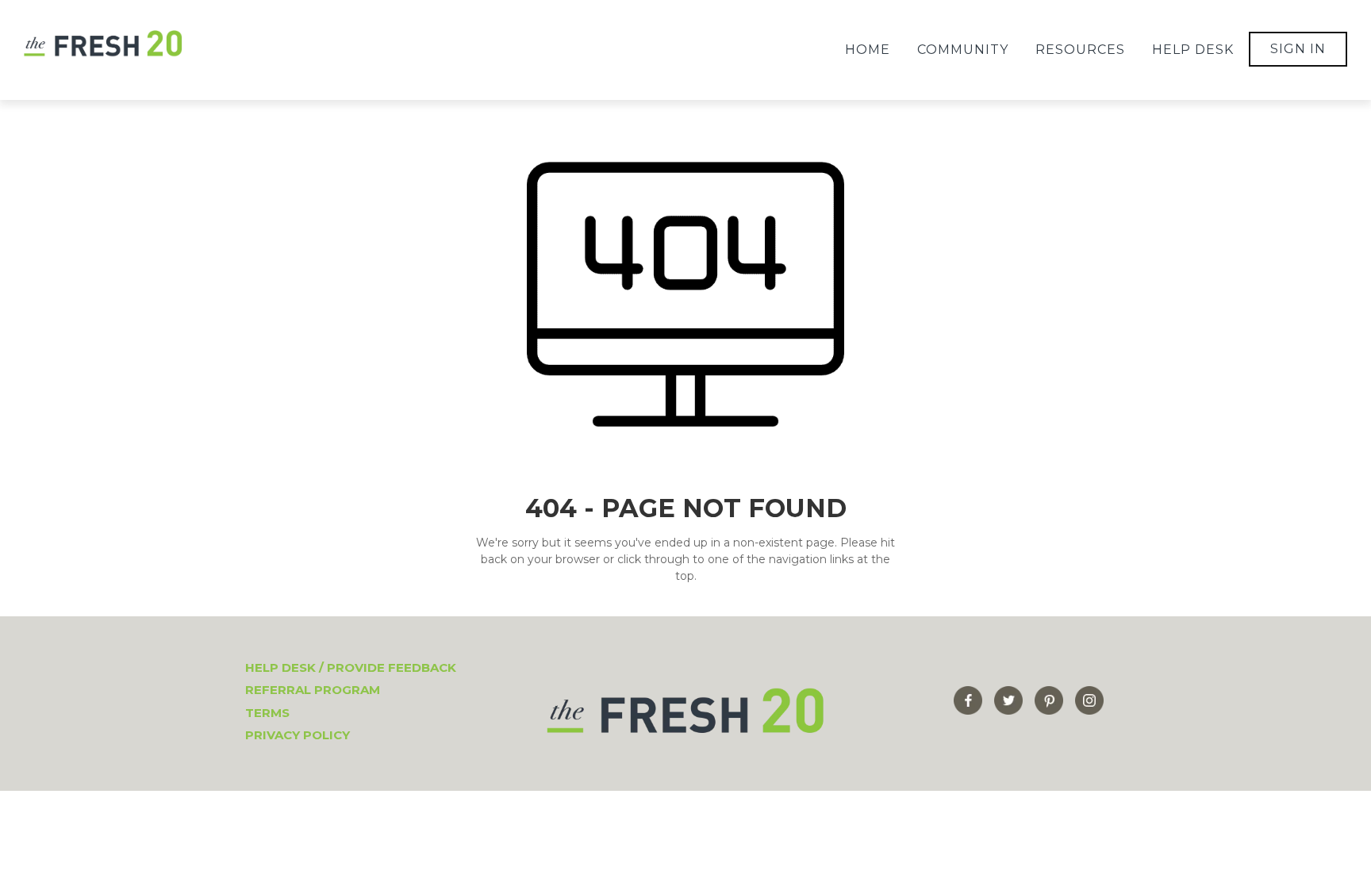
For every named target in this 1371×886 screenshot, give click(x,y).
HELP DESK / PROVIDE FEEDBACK (350, 667)
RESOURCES (1080, 49)
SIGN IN (1298, 48)
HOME (867, 49)
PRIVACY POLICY (297, 734)
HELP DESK (1193, 49)
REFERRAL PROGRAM (312, 689)
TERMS (267, 712)
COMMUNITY (962, 49)
